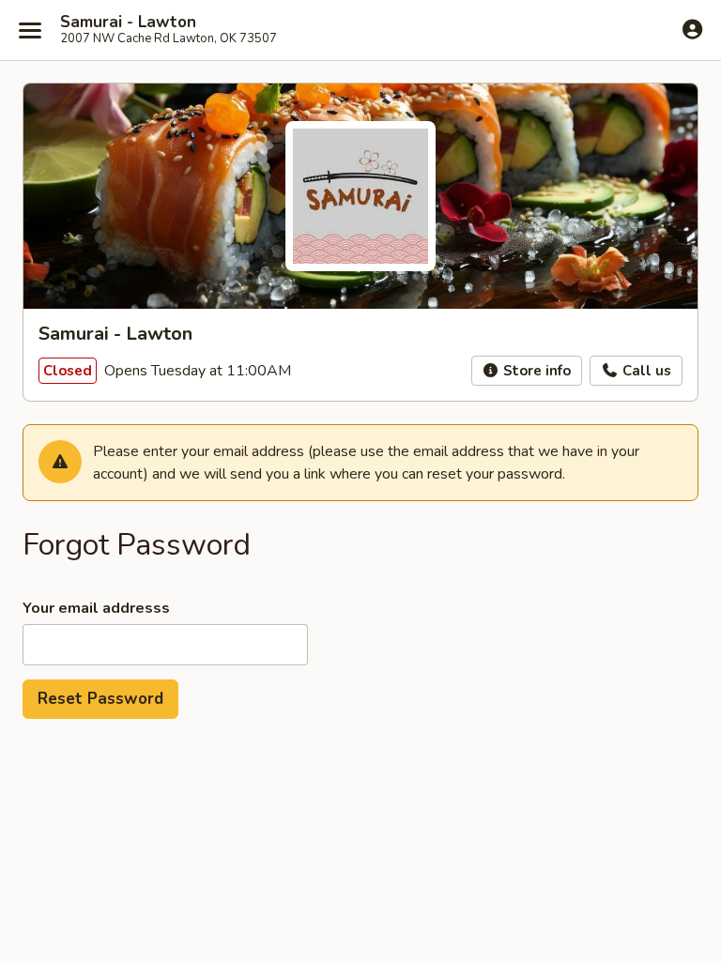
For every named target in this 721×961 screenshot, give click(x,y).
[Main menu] (30, 30)
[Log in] (692, 29)
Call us (645, 370)
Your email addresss (96, 608)
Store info (535, 370)
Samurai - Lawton (128, 22)
